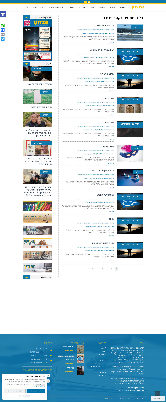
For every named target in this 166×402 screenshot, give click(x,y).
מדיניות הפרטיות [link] (39, 386)
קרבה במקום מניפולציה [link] (102, 50)
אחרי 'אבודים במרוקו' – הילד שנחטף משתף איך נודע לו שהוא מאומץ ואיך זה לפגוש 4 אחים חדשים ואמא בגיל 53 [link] (38, 191)
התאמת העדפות (24, 396)
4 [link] (102, 269)
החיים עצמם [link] (72, 7)
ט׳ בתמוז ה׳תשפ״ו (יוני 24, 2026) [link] (105, 178)
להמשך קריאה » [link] (69, 350)
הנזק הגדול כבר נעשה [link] (103, 243)
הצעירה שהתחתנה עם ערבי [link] (39, 84)
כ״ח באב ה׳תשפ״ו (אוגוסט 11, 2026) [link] (104, 33)
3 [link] (107, 269)
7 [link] (88, 269)
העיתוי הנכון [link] (108, 98)
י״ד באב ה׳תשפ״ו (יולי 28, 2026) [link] (105, 82)
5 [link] (97, 269)
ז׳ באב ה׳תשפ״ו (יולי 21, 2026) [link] (105, 106)
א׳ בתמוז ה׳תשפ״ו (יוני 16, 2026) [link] (105, 202)
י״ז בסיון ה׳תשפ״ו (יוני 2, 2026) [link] (105, 226)
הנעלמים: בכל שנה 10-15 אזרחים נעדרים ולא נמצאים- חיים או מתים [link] (38, 161)
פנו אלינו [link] (120, 398)
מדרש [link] (92, 7)
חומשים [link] (122, 7)
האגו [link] (111, 219)
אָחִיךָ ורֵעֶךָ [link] (70, 368)
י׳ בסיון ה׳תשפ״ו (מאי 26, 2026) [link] (105, 251)
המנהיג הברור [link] (107, 74)
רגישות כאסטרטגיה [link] (104, 25)
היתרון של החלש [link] (105, 195)
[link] (3, 14)
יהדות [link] (35, 7)
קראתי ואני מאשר (36, 391)
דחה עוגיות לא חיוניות (15, 391)
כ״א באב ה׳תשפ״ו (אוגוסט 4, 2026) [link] (104, 57)
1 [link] (116, 269)
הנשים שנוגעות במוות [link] (41, 107)
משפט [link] (112, 7)
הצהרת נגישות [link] (108, 398)
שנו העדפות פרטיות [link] (158, 398)
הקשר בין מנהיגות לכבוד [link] (101, 170)
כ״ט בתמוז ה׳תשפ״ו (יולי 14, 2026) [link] (104, 130)
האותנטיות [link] (108, 146)
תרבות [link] (26, 7)
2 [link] (111, 269)
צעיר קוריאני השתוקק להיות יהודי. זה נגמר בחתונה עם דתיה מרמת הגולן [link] (38, 133)
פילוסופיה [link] (102, 7)
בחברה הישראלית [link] (57, 7)
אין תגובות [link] (85, 33)
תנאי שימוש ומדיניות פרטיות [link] (135, 398)
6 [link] (92, 269)
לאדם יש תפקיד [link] (68, 346)
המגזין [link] (44, 7)
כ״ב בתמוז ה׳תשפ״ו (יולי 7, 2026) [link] (105, 154)
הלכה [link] (83, 7)
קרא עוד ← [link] (111, 42)
